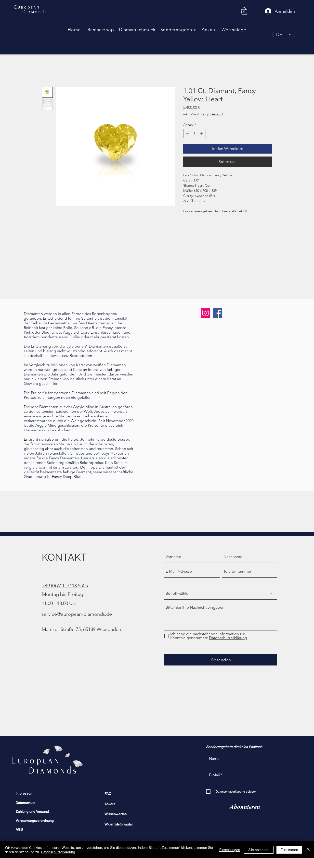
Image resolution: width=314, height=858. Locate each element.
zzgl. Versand (213, 114)
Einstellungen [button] (229, 849)
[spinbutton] (194, 133)
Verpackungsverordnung (35, 820)
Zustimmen (289, 849)
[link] (244, 11)
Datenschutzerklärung (58, 851)
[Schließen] (308, 849)
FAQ (108, 794)
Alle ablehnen (258, 849)
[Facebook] (217, 313)
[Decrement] (187, 133)
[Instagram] (205, 313)
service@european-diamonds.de (77, 614)
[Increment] (202, 133)
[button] (100, 29)
